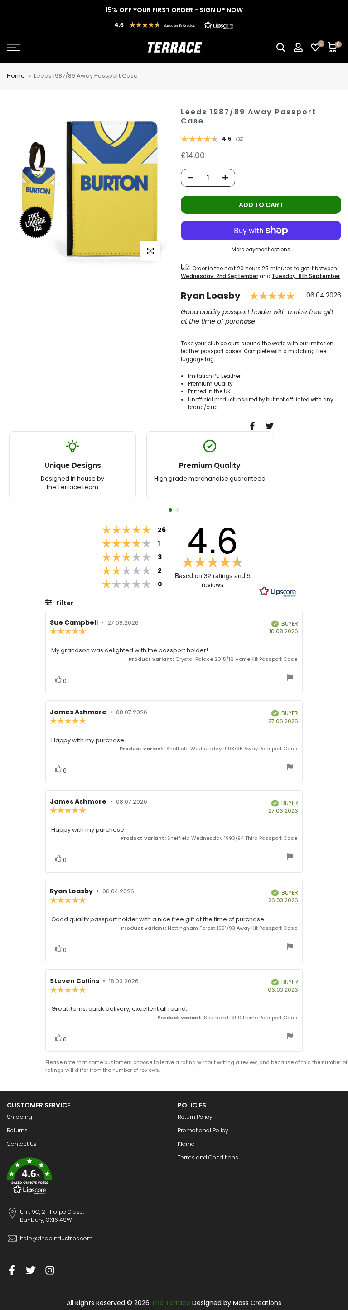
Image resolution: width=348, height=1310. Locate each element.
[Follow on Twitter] (31, 1270)
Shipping (19, 1117)
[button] (174, 25)
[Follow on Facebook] (12, 1270)
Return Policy (195, 1117)
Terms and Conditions (208, 1157)
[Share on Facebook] (252, 425)
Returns (17, 1130)
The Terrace (170, 1302)
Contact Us (22, 1144)
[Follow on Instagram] (50, 1270)
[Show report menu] (290, 678)
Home (16, 75)
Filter (64, 603)
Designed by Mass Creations (236, 1302)
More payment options (261, 249)
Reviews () (212, 140)
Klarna (186, 1144)
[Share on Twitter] (270, 425)
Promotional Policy (203, 1130)
